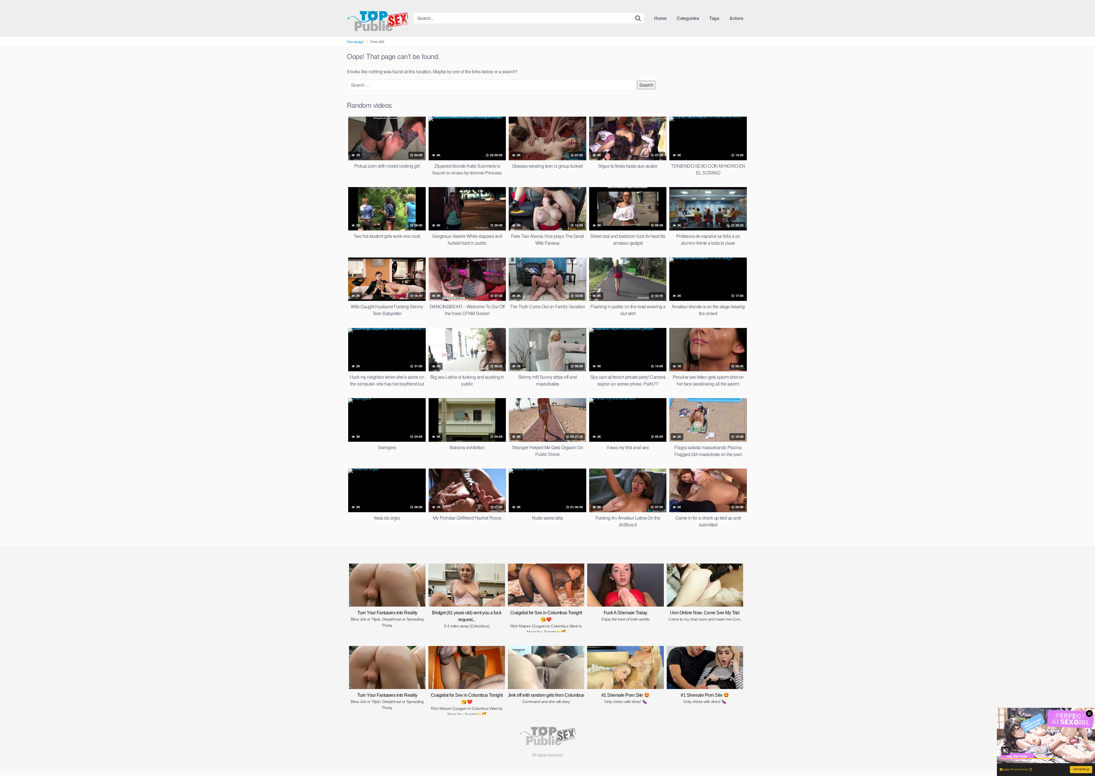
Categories (688, 18)
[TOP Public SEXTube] (378, 18)
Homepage (355, 41)
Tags (714, 18)
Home (660, 18)
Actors (736, 18)
